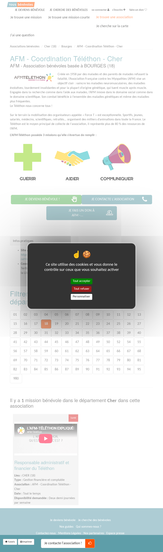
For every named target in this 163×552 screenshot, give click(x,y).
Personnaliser (81, 296)
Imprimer (27, 542)
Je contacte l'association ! (63, 543)
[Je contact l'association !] (90, 543)
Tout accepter (81, 281)
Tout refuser (81, 288)
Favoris (11, 542)
